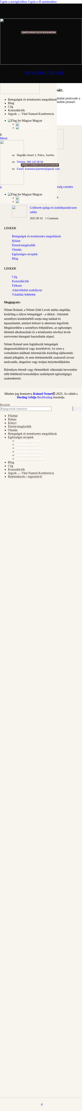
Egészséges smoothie (29, 451)
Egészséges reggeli (28, 440)
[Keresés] (77, 409)
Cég (14, 276)
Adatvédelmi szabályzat (27, 290)
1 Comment (51, 218)
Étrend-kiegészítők (23, 245)
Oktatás (16, 249)
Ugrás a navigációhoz (14, 1)
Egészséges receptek (25, 254)
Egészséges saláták (28, 455)
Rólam (16, 241)
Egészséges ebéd (26, 444)
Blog (15, 258)
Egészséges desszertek (30, 458)
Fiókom (17, 285)
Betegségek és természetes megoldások (36, 236)
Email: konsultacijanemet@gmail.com (38, 168)
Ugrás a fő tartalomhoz (42, 1)
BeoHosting (34, 397)
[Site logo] (20, 92)
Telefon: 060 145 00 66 (30, 161)
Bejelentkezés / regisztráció (25, 476)
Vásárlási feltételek (24, 294)
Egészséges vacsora (28, 448)
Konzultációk (20, 281)
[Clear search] (69, 408)
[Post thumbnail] (19, 213)
